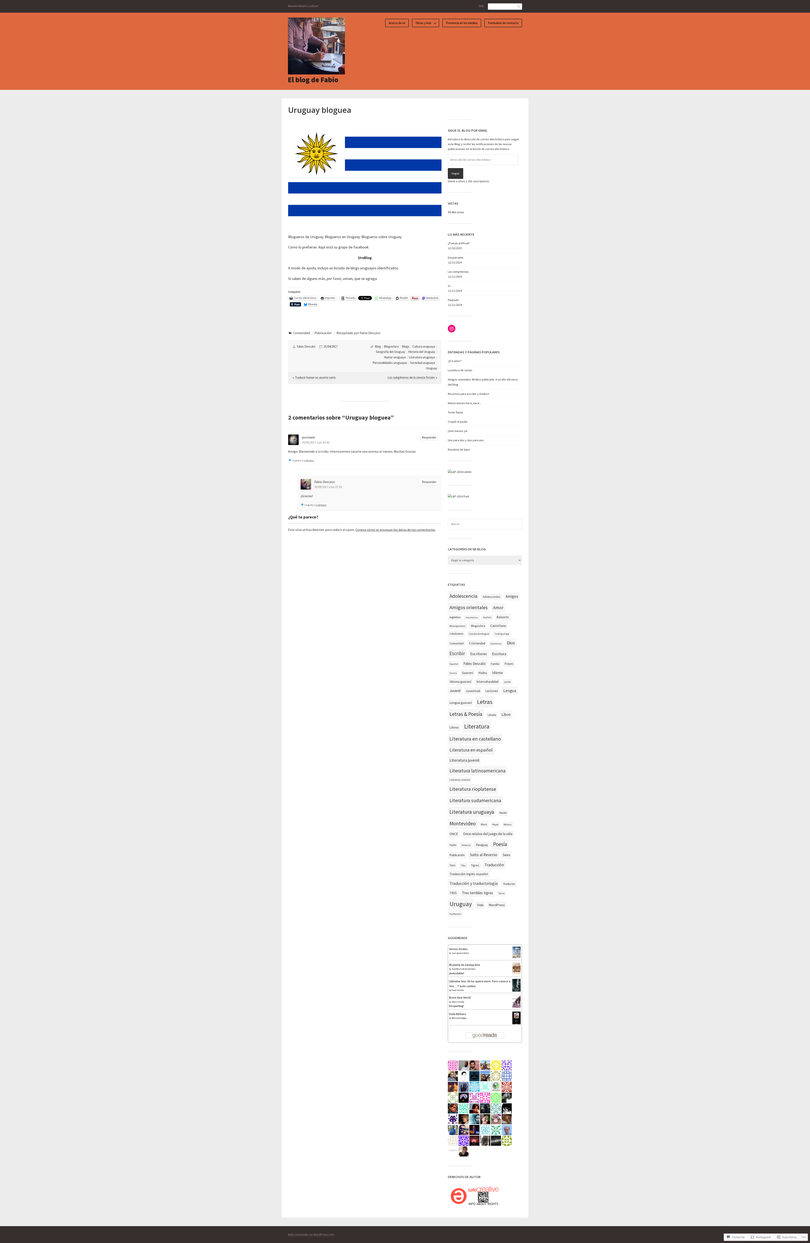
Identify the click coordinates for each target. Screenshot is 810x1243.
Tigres (475, 865)
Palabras (466, 845)
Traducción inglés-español (469, 874)
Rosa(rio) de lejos (459, 449)
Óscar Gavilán (458, 990)
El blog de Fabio (313, 79)
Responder (429, 437)
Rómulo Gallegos (459, 1018)
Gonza (453, 673)
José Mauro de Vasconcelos (463, 969)
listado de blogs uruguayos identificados (366, 268)
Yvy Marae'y (455, 913)
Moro (484, 824)
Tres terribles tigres (477, 892)
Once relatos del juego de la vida (487, 833)
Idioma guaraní (460, 681)
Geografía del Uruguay (390, 352)
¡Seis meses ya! (457, 431)
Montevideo (463, 823)
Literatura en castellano (475, 739)
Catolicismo (456, 634)
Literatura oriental (460, 779)
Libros (454, 727)
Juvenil (455, 690)
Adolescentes (491, 597)
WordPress (497, 905)
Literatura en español (471, 750)
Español (454, 664)
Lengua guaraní (461, 702)
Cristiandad (477, 643)
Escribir (457, 653)
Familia (495, 664)
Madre (503, 813)
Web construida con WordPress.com (311, 1234)
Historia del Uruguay (421, 352)
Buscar (519, 6)
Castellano (498, 626)
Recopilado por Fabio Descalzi (358, 333)
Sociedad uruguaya (422, 363)
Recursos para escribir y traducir (468, 394)
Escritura (499, 653)
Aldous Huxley (458, 1001)
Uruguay (431, 368)
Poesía (500, 844)
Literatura (476, 726)
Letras (484, 702)
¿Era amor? (455, 361)
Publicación (323, 333)
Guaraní (467, 673)
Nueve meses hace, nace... (464, 403)
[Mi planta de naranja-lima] (516, 973)
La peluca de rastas (460, 370)
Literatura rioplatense (473, 789)
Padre (453, 845)
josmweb (308, 437)
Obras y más (423, 23)
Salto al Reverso (483, 854)
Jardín (507, 681)
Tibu (463, 865)
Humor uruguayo (395, 357)
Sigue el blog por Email (467, 130)
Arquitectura (472, 617)
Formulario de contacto (503, 23)
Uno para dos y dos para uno (466, 440)
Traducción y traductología (474, 883)
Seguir (455, 173)
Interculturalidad (487, 682)
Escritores (478, 653)
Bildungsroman (458, 626)
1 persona (309, 460)
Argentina (455, 617)
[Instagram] (451, 328)
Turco (501, 893)
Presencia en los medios (462, 23)
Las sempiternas (458, 272)
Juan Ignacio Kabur (460, 953)
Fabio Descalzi (306, 346)
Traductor (509, 884)
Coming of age (501, 633)
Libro (506, 714)
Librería (492, 715)
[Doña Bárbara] (516, 1024)
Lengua (509, 690)
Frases (509, 664)
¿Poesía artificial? (459, 243)
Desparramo (455, 257)
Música (508, 824)
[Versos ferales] (516, 957)
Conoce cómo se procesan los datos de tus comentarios (395, 530)
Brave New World (460, 997)
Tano (452, 865)
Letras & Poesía (466, 714)
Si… (450, 286)
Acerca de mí (397, 23)
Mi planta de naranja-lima (464, 965)
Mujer (495, 824)
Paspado (453, 300)
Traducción (494, 864)
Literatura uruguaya (422, 357)
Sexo (506, 854)
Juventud (473, 691)
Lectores (491, 691)
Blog (378, 346)
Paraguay (482, 845)
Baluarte (503, 617)
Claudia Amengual (479, 633)
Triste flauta (455, 412)
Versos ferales (458, 949)
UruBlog (365, 257)
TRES (453, 893)
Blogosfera (391, 346)
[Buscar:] (485, 524)
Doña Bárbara (457, 1014)
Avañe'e (487, 617)
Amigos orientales (469, 607)
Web (481, 6)
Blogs (405, 346)
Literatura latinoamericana (478, 771)
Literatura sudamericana (475, 800)
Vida (480, 905)
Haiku (482, 673)
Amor (498, 607)
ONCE (454, 834)
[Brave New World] (516, 1007)
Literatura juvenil (464, 760)
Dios (511, 643)
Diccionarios (496, 643)
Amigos (512, 596)
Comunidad (301, 333)
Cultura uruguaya (423, 346)
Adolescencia (463, 596)
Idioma (497, 672)
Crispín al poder (458, 422)
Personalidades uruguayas (390, 363)
